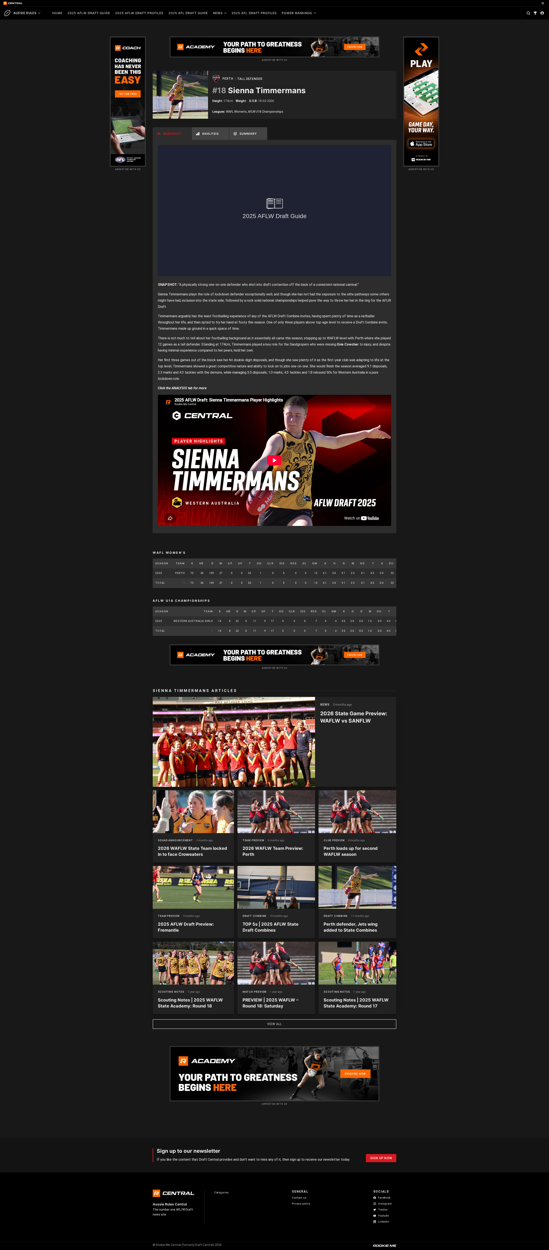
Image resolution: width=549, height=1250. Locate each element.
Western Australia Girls (193, 621)
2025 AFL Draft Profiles (254, 13)
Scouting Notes (171, 992)
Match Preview (255, 992)
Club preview (334, 840)
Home (57, 13)
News (218, 13)
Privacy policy (301, 1203)
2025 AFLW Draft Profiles (139, 13)
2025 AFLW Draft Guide (89, 13)
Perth (227, 78)
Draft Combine (255, 916)
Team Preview (253, 840)
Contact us (299, 1197)
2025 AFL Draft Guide (188, 13)
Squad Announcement (175, 840)
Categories (221, 1192)
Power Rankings (297, 13)
